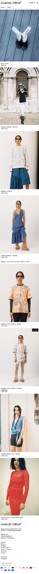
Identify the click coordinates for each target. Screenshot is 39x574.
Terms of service (6, 549)
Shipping (3, 546)
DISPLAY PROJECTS (8, 538)
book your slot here (14, 530)
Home (2, 7)
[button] (37, 2)
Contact (3, 553)
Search (3, 542)
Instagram (4, 558)
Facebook (4, 557)
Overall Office (8, 563)
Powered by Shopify (6, 565)
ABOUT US (4, 534)
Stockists (4, 551)
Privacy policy (5, 547)
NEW (9, 7)
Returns (3, 544)
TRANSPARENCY (6, 536)
